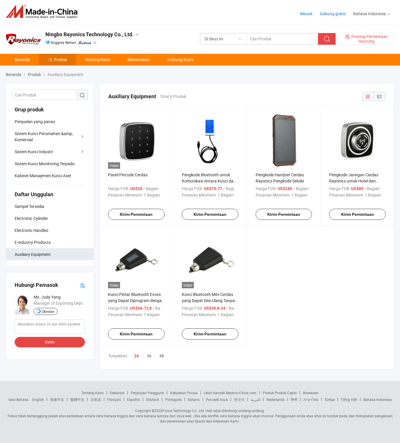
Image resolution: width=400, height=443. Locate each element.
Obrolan (48, 311)
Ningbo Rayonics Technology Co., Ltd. (89, 34)
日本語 (95, 399)
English (38, 399)
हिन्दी (294, 399)
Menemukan (138, 59)
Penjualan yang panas (35, 121)
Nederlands (275, 399)
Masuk (306, 13)
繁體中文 (77, 399)
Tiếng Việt (349, 399)
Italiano (194, 399)
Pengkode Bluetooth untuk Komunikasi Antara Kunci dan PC (209, 181)
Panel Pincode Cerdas (128, 174)
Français (114, 399)
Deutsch (152, 399)
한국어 (239, 399)
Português (173, 399)
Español (133, 399)
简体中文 (57, 399)
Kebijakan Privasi (184, 392)
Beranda (22, 59)
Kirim (49, 342)
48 (161, 355)
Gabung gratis (333, 13)
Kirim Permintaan (136, 214)
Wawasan (311, 392)
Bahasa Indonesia (377, 399)
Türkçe (329, 399)
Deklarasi (117, 392)
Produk (60, 59)
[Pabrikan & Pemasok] (43, 11)
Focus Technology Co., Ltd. (184, 410)
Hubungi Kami (180, 59)
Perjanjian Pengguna (147, 392)
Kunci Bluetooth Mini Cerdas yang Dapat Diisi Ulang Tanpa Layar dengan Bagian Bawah (208, 300)
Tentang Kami (97, 59)
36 (149, 355)
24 (136, 356)
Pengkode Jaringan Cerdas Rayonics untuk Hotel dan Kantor (353, 181)
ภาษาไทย (310, 399)
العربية (255, 399)
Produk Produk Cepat (280, 392)
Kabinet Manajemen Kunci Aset (43, 175)
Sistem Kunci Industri (34, 151)
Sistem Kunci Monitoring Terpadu (45, 163)
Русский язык (217, 399)
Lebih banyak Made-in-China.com (230, 392)
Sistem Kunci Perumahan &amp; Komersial (44, 136)
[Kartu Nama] (82, 285)
